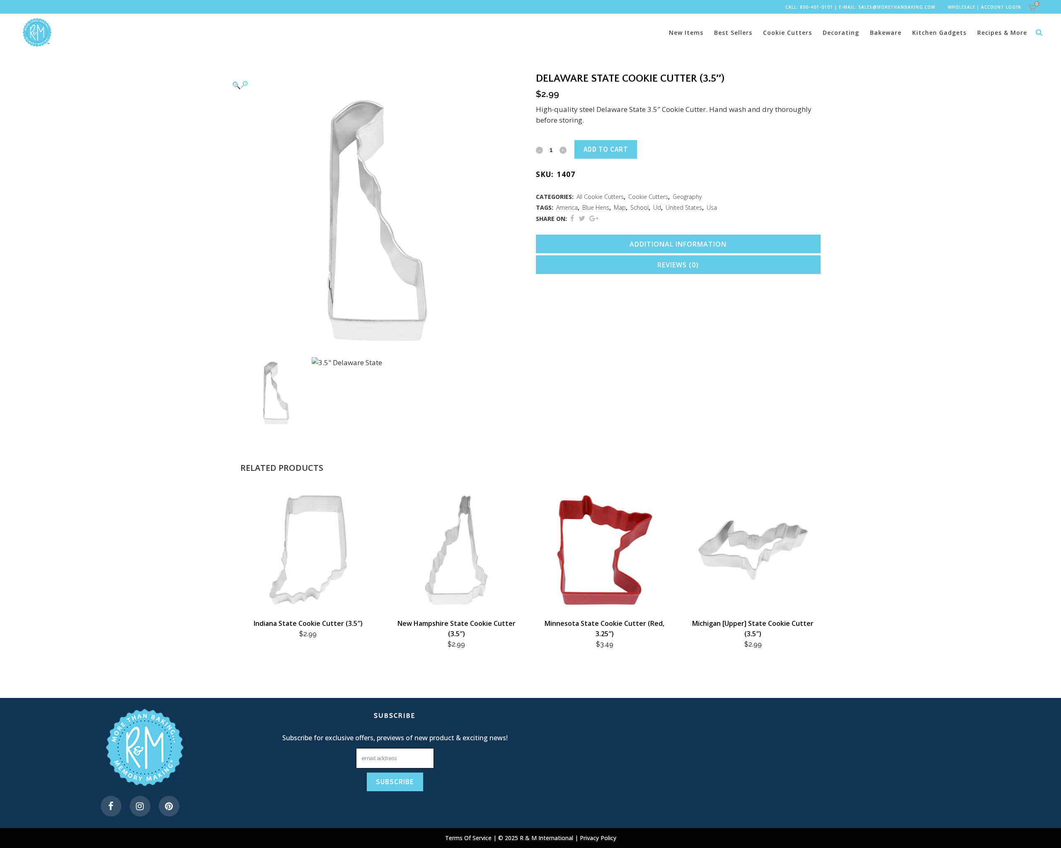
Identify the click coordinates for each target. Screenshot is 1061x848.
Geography (687, 197)
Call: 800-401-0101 (809, 7)
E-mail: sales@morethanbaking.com (887, 7)
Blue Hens (595, 207)
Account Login (1001, 7)
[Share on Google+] (593, 218)
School (639, 207)
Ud (657, 207)
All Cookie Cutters (600, 197)
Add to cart (606, 149)
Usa (712, 207)
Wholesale (961, 7)
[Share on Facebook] (572, 218)
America (567, 207)
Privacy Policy (598, 838)
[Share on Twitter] (582, 218)
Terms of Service (469, 838)
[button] (374, 85)
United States (684, 207)
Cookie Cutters (648, 197)
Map (620, 207)
